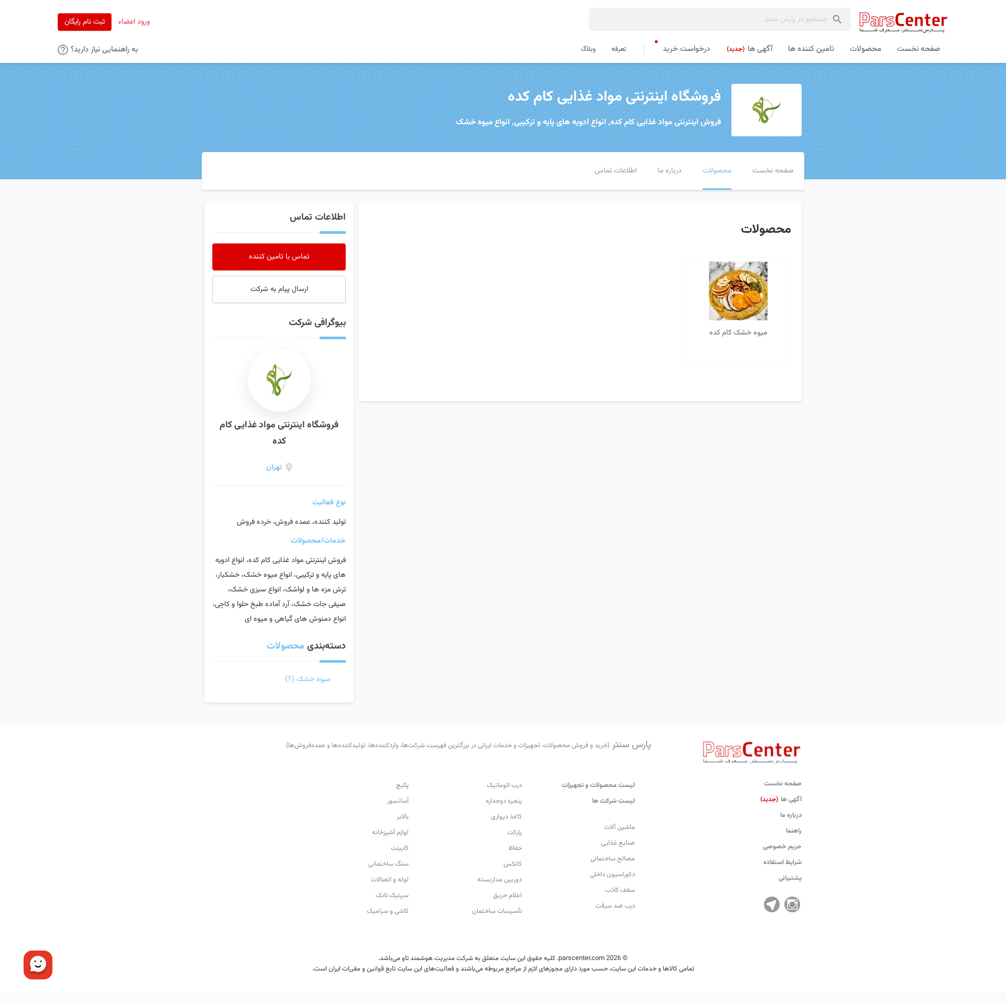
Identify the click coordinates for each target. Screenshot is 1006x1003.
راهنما (794, 831)
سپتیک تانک (392, 895)
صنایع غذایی (618, 843)
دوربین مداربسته (499, 880)
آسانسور (398, 801)
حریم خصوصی (782, 847)
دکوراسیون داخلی (612, 874)
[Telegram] (772, 904)
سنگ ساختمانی (388, 864)
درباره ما (791, 815)
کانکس (513, 864)
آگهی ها (781, 799)
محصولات (285, 646)
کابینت (400, 848)
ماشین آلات (619, 827)
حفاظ (515, 848)
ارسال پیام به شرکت (279, 289)
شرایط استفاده (782, 862)
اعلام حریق (507, 895)
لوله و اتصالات (390, 880)
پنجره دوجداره (504, 801)
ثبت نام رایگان (84, 22)
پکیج (402, 785)
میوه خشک (307, 679)
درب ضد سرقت (615, 906)
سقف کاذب (620, 890)
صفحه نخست (783, 784)
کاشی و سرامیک (388, 911)
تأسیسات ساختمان (497, 911)
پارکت (514, 832)
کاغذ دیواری (506, 817)
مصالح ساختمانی (613, 859)
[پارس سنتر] (903, 22)
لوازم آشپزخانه (390, 832)
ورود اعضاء (134, 22)
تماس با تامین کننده (279, 257)
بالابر (403, 817)
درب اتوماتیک (504, 785)
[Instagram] (792, 904)
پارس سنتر (468, 745)
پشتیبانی (790, 878)
